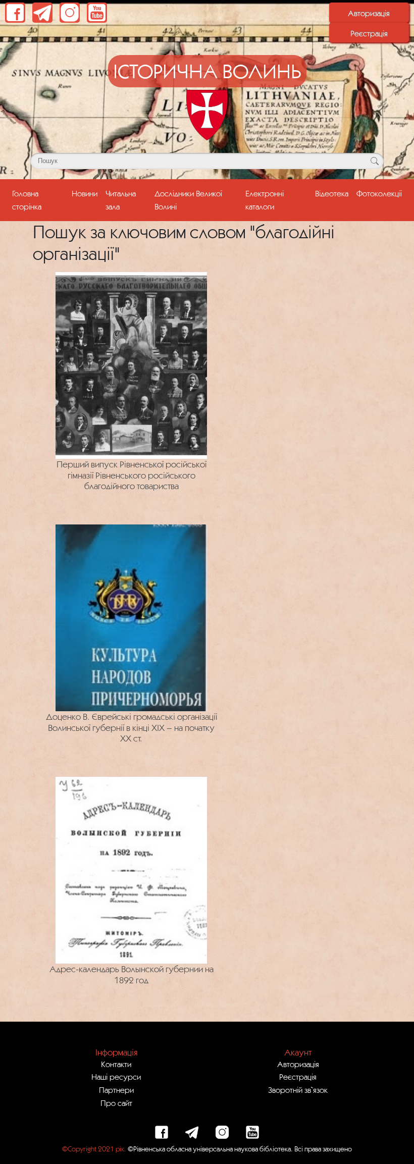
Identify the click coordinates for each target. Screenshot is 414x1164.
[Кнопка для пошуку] (374, 161)
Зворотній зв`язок (298, 1089)
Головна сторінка (40, 199)
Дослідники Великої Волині (188, 199)
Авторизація (369, 13)
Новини (84, 193)
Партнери (116, 1089)
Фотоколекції (379, 193)
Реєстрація (369, 33)
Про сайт (116, 1102)
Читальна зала (121, 199)
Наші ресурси (116, 1076)
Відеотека (331, 193)
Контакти (116, 1064)
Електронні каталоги (264, 199)
